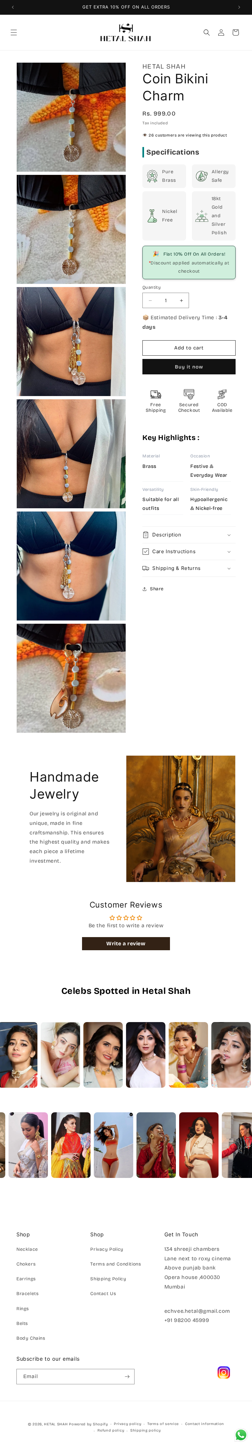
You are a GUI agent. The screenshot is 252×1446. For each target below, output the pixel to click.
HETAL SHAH (56, 1424)
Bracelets (27, 1293)
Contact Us (103, 1293)
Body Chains (30, 1338)
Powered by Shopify (88, 1424)
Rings (22, 1308)
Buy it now (189, 367)
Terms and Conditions (115, 1264)
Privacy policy (127, 1424)
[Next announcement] (239, 7)
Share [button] (157, 589)
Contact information (204, 1424)
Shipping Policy (108, 1279)
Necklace (27, 1249)
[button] (14, 32)
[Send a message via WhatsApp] (241, 1435)
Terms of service (163, 1424)
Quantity (151, 287)
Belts (22, 1323)
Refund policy (110, 1430)
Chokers (25, 1264)
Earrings (26, 1279)
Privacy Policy (106, 1249)
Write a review (125, 943)
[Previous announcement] (13, 7)
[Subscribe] (127, 1376)
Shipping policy (145, 1430)
